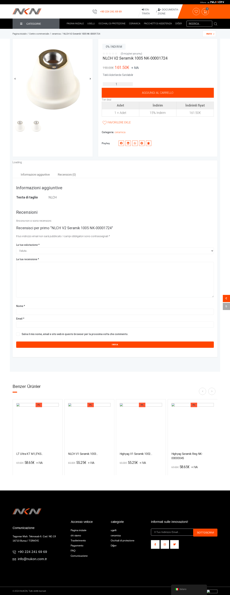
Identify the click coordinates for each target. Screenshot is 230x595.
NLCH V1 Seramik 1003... (83, 453)
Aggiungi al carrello (157, 92)
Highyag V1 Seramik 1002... (136, 453)
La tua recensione (27, 259)
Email (20, 318)
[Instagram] (165, 544)
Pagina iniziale (20, 33)
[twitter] (174, 544)
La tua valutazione (28, 244)
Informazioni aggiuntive (35, 174)
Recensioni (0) (67, 174)
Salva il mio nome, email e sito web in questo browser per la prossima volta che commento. (75, 334)
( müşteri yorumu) (131, 53)
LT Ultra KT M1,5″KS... (29, 454)
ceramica (56, 33)
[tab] (35, 175)
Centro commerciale (39, 33)
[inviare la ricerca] (215, 23)
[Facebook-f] (155, 544)
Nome (20, 306)
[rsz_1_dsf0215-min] (53, 79)
